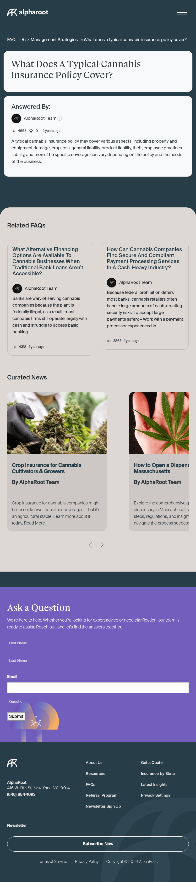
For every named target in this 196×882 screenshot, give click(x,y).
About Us (94, 763)
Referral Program (102, 796)
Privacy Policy (86, 862)
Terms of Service (52, 862)
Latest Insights (154, 785)
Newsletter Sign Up (103, 807)
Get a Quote (152, 763)
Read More (34, 523)
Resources (95, 774)
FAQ (11, 40)
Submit (16, 716)
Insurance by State (158, 774)
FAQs (90, 785)
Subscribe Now (98, 844)
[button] (104, 545)
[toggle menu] (182, 12)
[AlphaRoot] (27, 12)
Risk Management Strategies (50, 40)
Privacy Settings (155, 796)
